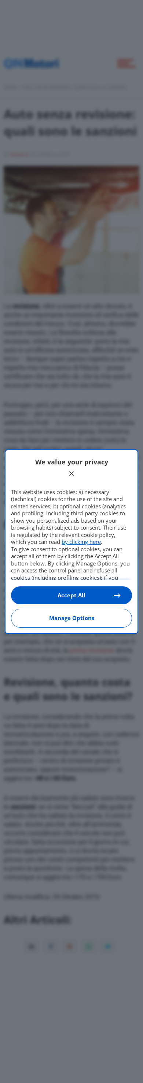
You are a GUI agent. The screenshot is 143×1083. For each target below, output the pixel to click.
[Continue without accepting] (71, 473)
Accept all (71, 595)
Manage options (71, 618)
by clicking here (81, 541)
